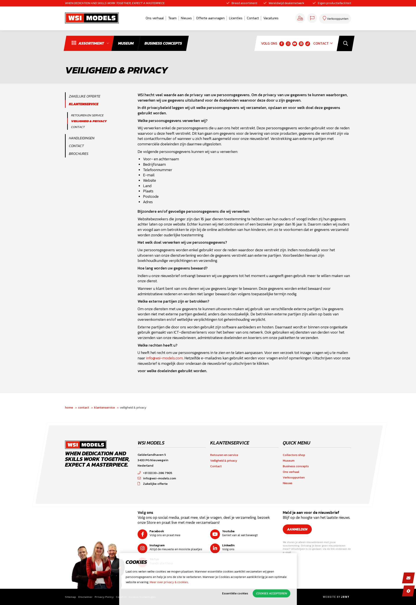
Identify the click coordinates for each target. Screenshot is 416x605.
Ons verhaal (155, 18)
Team (172, 18)
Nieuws (186, 18)
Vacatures (270, 18)
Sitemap (70, 597)
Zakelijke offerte (84, 96)
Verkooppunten (294, 477)
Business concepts (296, 466)
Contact (253, 18)
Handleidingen (81, 138)
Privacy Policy (104, 597)
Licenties (235, 18)
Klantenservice (83, 104)
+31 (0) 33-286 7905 (157, 472)
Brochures (78, 153)
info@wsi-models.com (164, 358)
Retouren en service (87, 115)
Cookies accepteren (271, 593)
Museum (288, 460)
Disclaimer (85, 597)
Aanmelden (297, 529)
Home (69, 407)
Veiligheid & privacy (89, 120)
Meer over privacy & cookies (169, 582)
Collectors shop (294, 455)
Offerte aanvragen (210, 18)
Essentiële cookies (235, 593)
